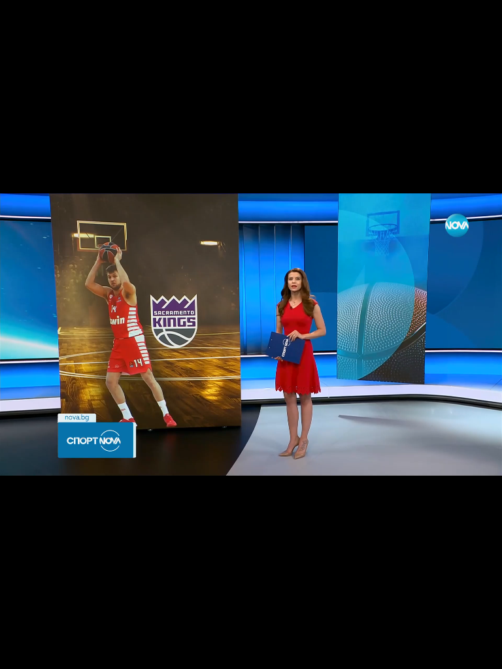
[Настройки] (477, 23)
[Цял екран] (451, 652)
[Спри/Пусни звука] (49, 652)
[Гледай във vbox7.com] (478, 652)
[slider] (31, 634)
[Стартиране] (22, 652)
